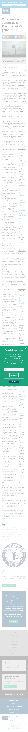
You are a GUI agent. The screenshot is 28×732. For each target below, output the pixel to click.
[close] (26, 348)
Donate (14, 382)
